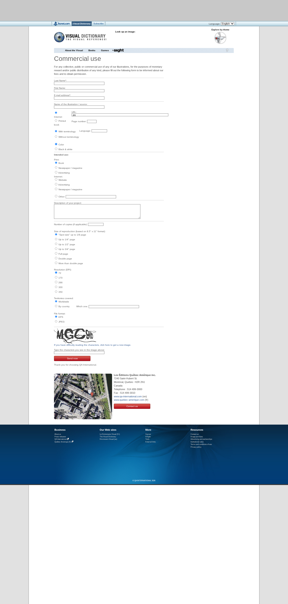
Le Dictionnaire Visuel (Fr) (110, 434)
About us (57, 434)
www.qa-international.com (128, 396)
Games (105, 50)
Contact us (132, 406)
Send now (72, 358)
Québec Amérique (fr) (62, 442)
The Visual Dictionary (108, 437)
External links (150, 442)
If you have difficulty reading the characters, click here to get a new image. (92, 345)
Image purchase (197, 437)
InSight (148, 437)
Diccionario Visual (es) (108, 439)
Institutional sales (197, 442)
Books (91, 50)
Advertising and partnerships (201, 439)
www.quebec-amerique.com (129, 399)
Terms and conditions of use (201, 444)
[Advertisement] (130, 10)
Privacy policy (196, 447)
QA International (60, 439)
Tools (147, 439)
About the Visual (74, 50)
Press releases (60, 437)
